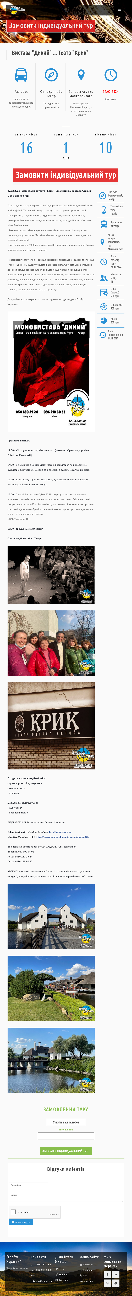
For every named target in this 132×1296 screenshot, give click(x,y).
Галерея (64, 1280)
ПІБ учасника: (66, 1129)
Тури (61, 1269)
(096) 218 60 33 (43, 1270)
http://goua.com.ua (60, 832)
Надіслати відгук (21, 1222)
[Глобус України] (17, 10)
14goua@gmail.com (42, 1281)
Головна (88, 1264)
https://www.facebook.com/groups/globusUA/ (62, 837)
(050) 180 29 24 (43, 1264)
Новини (63, 1274)
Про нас (87, 1270)
